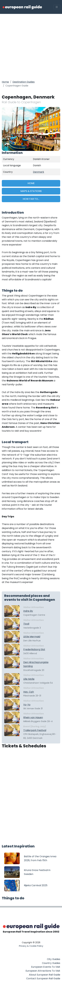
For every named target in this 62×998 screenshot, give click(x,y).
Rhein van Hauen (33, 717)
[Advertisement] (31, 46)
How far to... (31, 199)
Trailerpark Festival (34, 730)
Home (5, 82)
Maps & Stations (31, 191)
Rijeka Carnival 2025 (35, 885)
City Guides (53, 959)
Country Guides (51, 963)
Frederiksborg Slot (34, 649)
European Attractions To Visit (43, 971)
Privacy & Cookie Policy (31, 945)
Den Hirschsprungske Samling (35, 664)
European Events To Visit (45, 967)
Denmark (38, 172)
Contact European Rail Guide (43, 978)
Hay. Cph (28, 692)
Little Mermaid (31, 636)
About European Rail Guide (44, 974)
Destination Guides (23, 82)
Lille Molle (28, 679)
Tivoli (26, 624)
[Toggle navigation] (56, 7)
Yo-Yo (26, 704)
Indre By (28, 611)
